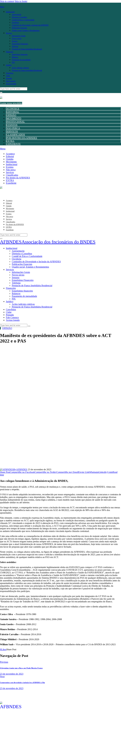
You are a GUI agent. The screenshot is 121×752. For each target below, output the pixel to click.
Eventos (11, 125)
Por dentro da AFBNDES (21, 138)
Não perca (13, 128)
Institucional (15, 121)
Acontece (12, 108)
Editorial (12, 112)
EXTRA (10, 141)
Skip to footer (21, 1)
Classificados (15, 134)
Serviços (12, 131)
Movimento (13, 118)
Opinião (11, 115)
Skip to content (7, 1)
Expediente (13, 144)
